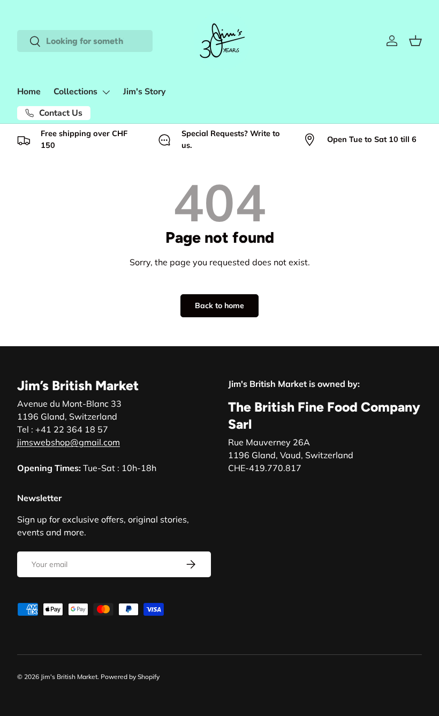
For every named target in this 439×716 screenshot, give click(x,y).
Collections (75, 92)
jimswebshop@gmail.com (68, 442)
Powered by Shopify (130, 677)
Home (29, 92)
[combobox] (85, 41)
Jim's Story (144, 92)
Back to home (219, 305)
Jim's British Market (69, 677)
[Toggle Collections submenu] (106, 92)
